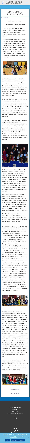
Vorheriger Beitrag (15, 389)
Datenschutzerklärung (17, 440)
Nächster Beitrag (15, 393)
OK (7, 440)
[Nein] (28, 438)
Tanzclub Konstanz (13, 2)
